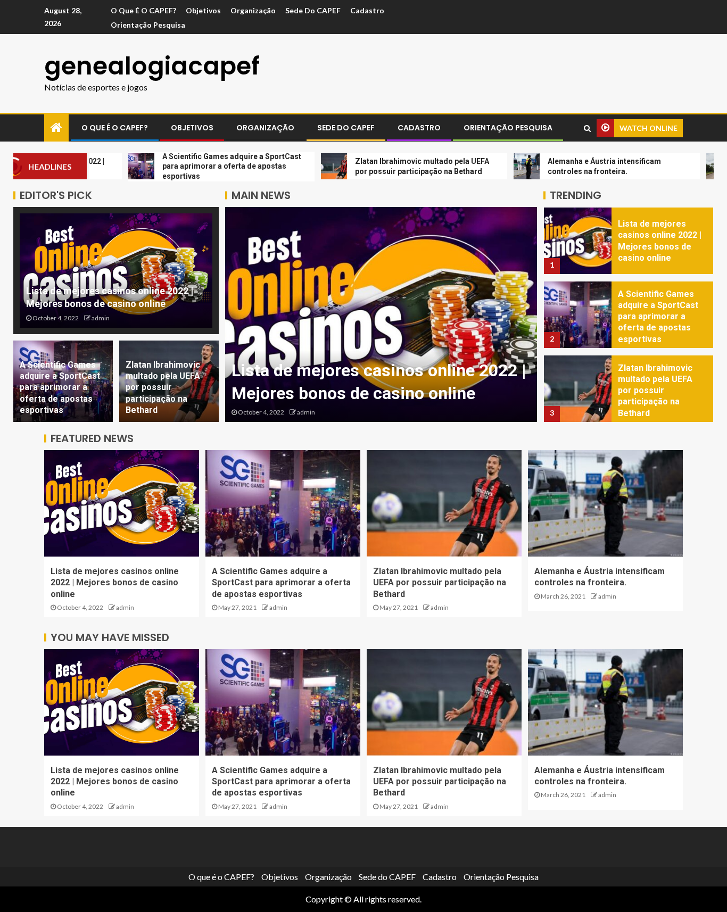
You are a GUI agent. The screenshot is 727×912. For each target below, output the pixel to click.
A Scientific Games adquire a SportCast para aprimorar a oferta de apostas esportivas (60, 387)
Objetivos (203, 10)
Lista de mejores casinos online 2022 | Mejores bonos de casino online (115, 582)
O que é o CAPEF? (143, 10)
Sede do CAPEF (313, 10)
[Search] (587, 128)
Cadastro (367, 10)
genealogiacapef (152, 66)
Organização (253, 10)
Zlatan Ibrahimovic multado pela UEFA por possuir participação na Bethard (163, 387)
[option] (381, 314)
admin (101, 318)
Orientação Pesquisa (148, 24)
